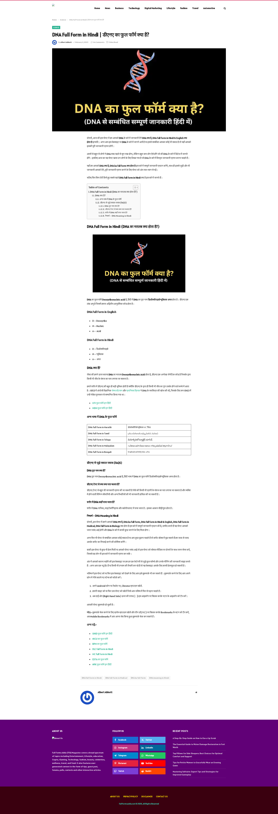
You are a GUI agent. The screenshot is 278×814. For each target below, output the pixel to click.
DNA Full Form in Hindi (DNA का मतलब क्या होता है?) (113, 191)
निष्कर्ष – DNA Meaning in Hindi (118, 216)
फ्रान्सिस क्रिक (133, 390)
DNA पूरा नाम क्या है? (112, 206)
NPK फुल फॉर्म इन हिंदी (101, 664)
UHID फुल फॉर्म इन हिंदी (102, 633)
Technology (134, 8)
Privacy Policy (130, 796)
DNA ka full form (138, 678)
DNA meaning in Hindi (159, 678)
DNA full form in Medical (116, 678)
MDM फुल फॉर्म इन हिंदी (102, 408)
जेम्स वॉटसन (117, 390)
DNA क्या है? (100, 195)
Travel (195, 8)
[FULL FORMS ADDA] (69, 8)
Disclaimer (146, 796)
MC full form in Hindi (102, 654)
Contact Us (162, 796)
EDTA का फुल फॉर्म (100, 659)
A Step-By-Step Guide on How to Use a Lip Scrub (194, 738)
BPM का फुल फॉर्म (99, 643)
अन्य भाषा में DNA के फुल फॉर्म (110, 199)
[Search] (224, 8)
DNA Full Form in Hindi (92, 678)
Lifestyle (171, 8)
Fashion (183, 8)
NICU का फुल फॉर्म (100, 638)
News (107, 8)
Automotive (209, 8)
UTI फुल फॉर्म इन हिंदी (101, 403)
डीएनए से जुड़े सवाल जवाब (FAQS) (113, 202)
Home (97, 8)
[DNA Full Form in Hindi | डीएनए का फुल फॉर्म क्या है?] (139, 89)
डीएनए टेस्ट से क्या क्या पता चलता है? (118, 209)
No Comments (98, 42)
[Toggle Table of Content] (134, 187)
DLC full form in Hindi (102, 649)
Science (63, 20)
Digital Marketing (153, 8)
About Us (115, 796)
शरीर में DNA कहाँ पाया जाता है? (116, 212)
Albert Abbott (66, 42)
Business (119, 8)
